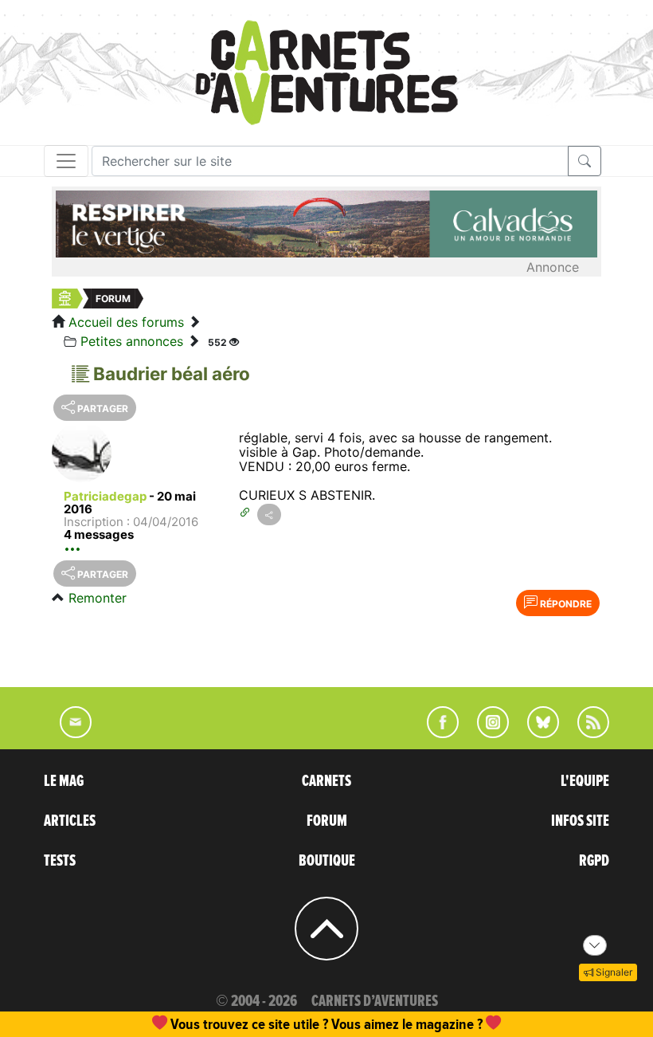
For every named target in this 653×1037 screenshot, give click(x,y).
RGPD (594, 861)
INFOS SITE (580, 821)
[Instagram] (486, 733)
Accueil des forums (126, 322)
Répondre (565, 604)
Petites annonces (131, 341)
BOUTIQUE (327, 861)
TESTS (60, 861)
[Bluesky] (535, 733)
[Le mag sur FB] (436, 733)
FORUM (327, 821)
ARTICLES (70, 821)
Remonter (97, 598)
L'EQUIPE (585, 781)
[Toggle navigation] (66, 161)
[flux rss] (585, 733)
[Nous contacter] (68, 733)
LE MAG (64, 781)
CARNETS (326, 781)
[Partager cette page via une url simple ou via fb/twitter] (269, 514)
